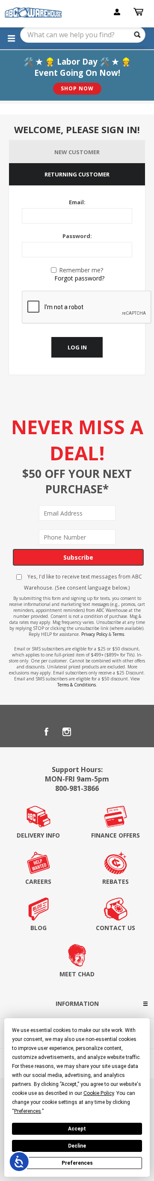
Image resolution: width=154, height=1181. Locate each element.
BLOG (38, 928)
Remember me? (81, 270)
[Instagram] (67, 732)
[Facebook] (46, 732)
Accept (77, 1129)
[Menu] (11, 38)
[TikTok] (108, 732)
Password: (77, 236)
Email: (77, 202)
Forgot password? (79, 278)
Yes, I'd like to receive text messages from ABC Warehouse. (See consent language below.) (83, 582)
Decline (77, 1146)
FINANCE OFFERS (115, 835)
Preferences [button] (27, 1111)
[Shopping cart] (139, 12)
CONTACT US (115, 928)
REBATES (115, 881)
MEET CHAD (77, 974)
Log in (77, 347)
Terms (118, 634)
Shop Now (77, 88)
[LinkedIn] (87, 732)
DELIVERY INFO (38, 835)
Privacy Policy (94, 634)
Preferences (77, 1163)
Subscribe (78, 557)
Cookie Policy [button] (98, 1093)
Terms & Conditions (76, 685)
